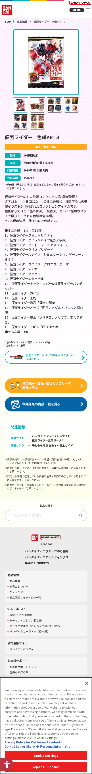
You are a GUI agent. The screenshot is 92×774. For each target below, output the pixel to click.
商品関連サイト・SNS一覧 (25, 597)
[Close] (87, 683)
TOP (8, 21)
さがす (79, 515)
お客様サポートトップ (23, 667)
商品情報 (22, 21)
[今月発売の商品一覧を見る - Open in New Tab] (46, 404)
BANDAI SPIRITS (37, 563)
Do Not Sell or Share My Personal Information (38, 746)
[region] (46, 725)
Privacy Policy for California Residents (33, 742)
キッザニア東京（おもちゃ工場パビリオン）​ (36, 626)
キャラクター (18, 592)
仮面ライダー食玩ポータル (48, 440)
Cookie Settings (46, 755)
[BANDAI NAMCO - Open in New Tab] (50, 537)
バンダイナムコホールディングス (47, 557)
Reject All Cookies (45, 767)
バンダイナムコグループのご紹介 (47, 551)
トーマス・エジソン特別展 (26, 620)
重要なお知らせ (19, 672)
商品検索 (15, 581)
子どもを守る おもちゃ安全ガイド (52, 445)
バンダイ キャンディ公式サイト (51, 436)
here (8, 699)
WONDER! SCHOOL (21, 615)
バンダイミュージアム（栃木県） (30, 631)
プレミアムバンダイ (22, 649)
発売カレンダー (19, 586)
